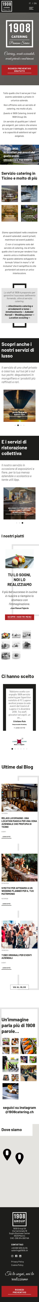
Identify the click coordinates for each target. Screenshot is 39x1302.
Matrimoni (5, 898)
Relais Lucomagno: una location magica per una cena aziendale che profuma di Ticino (19, 822)
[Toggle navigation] (32, 9)
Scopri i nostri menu (20, 617)
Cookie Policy (17, 1265)
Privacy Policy (17, 1261)
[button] (15, 425)
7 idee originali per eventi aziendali (17, 956)
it (30, 3)
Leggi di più (20, 728)
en (35, 3)
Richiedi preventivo (19, 1290)
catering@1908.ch (19, 1250)
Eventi (4, 831)
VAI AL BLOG (19, 987)
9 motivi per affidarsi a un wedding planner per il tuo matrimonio (18, 891)
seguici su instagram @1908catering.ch (19, 1109)
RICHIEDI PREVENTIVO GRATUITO (19, 69)
